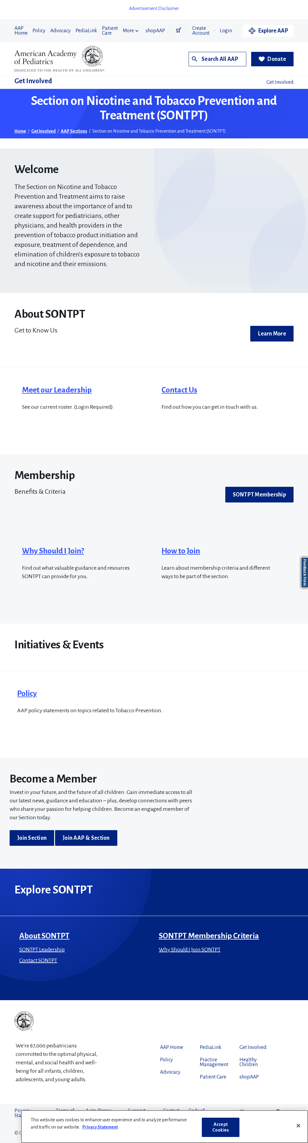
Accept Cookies (220, 1127)
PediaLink (86, 30)
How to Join (181, 551)
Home (20, 131)
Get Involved (33, 81)
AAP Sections (74, 131)
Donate (276, 59)
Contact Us (179, 390)
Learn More (272, 334)
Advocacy (60, 30)
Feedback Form (305, 572)
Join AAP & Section (86, 838)
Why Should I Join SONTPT (189, 949)
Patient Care (110, 31)
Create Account (201, 31)
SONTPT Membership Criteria (209, 936)
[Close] (298, 1125)
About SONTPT (44, 936)
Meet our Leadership (57, 390)
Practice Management (214, 1062)
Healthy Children (248, 1062)
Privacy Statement (100, 1127)
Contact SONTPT (38, 960)
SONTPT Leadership (42, 949)
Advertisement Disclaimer (154, 8)
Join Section (32, 838)
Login (226, 30)
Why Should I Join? (53, 551)
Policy (38, 30)
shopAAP (155, 30)
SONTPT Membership (259, 495)
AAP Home (21, 31)
